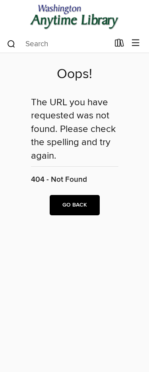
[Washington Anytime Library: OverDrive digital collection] (74, 17)
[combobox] (58, 43)
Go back (74, 205)
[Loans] (119, 44)
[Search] (11, 43)
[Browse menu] (135, 43)
